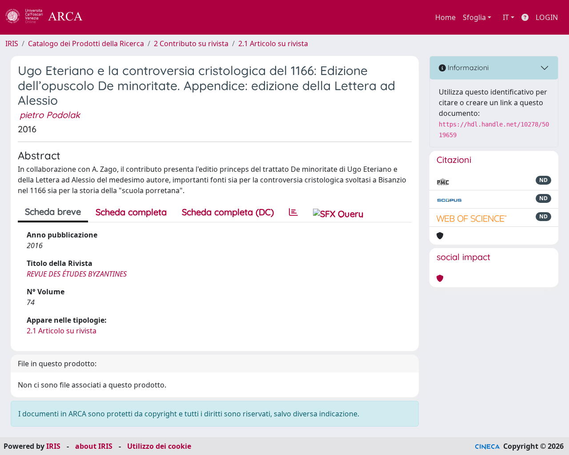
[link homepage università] (107, 17)
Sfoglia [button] (474, 17)
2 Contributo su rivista (191, 43)
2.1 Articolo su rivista (273, 43)
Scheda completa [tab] (131, 212)
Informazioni (467, 67)
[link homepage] (48, 17)
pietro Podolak (50, 114)
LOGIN (547, 17)
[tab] (293, 212)
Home (445, 17)
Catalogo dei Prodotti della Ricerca (86, 43)
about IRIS (93, 446)
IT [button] (506, 17)
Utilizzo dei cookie (159, 446)
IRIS (11, 43)
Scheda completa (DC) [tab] (228, 212)
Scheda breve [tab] (53, 211)
